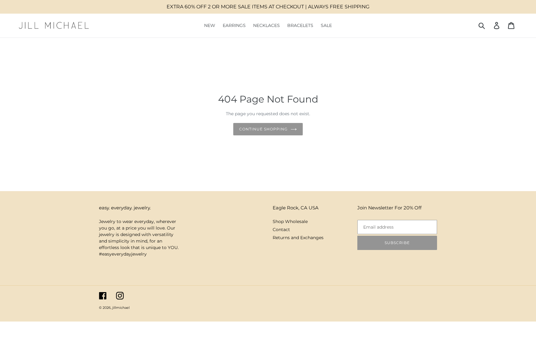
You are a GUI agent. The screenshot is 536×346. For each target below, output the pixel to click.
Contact (281, 229)
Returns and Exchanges (298, 237)
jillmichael (121, 307)
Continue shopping (263, 129)
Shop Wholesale (290, 221)
